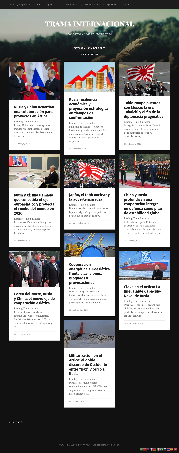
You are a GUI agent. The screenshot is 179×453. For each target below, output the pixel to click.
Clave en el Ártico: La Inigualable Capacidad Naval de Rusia (143, 291)
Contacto (127, 4)
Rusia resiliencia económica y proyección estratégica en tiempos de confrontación (88, 108)
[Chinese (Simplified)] (144, 449)
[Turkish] (175, 449)
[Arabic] (141, 449)
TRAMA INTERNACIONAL (89, 23)
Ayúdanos (111, 4)
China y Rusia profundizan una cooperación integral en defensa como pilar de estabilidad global (143, 204)
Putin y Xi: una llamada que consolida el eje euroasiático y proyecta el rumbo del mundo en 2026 (34, 204)
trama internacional (110, 445)
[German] (155, 449)
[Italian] (158, 449)
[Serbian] (168, 449)
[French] (151, 449)
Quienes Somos (92, 4)
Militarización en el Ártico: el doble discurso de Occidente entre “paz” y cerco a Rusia (88, 364)
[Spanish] (172, 449)
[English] (148, 449)
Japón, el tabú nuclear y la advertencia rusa (89, 197)
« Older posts (16, 422)
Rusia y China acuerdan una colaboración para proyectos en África (34, 111)
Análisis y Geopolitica (19, 4)
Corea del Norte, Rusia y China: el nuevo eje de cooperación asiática (34, 298)
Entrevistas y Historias (48, 4)
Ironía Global (72, 4)
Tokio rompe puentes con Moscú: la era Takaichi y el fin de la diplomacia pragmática (144, 110)
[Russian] (165, 449)
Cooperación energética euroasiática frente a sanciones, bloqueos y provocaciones (89, 273)
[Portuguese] (161, 449)
